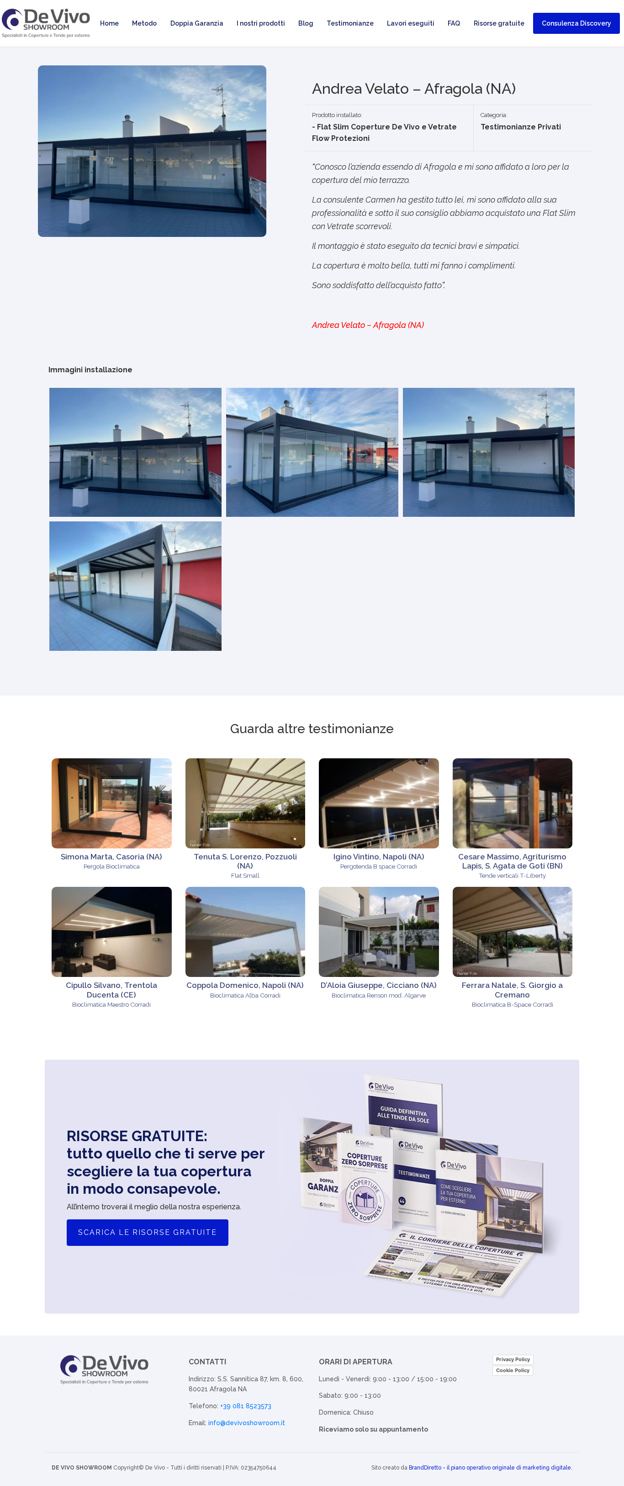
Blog (305, 23)
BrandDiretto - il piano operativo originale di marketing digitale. (490, 1468)
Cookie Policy (512, 1370)
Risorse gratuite (499, 23)
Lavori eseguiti (410, 23)
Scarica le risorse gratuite (147, 1232)
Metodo (144, 23)
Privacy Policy (513, 1359)
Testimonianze (350, 23)
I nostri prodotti (261, 23)
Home (109, 23)
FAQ (454, 23)
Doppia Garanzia (196, 23)
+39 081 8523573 (245, 1406)
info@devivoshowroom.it (246, 1423)
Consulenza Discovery (576, 23)
